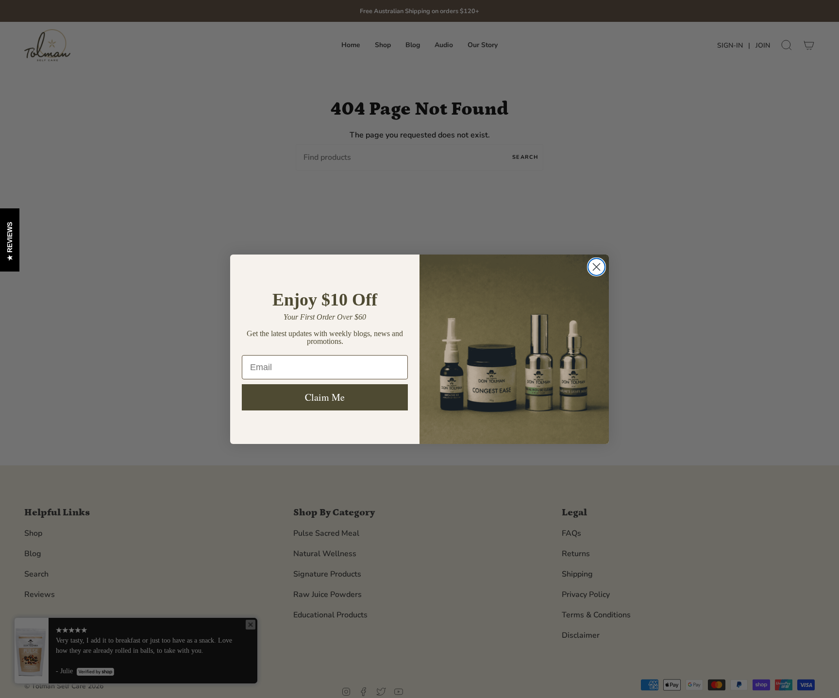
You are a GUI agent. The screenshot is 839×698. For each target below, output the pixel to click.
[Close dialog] (596, 266)
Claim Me (325, 397)
